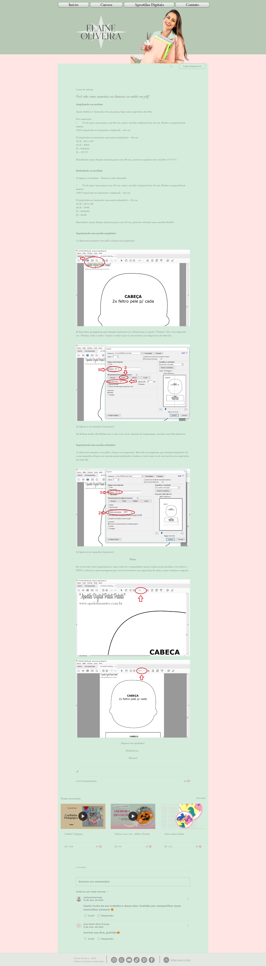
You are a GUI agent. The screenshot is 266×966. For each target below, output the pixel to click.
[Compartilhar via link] (77, 771)
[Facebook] (152, 960)
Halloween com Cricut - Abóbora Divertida (132, 834)
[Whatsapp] (122, 960)
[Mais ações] (188, 899)
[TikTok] (137, 960)
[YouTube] (129, 960)
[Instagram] (114, 960)
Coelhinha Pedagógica (73, 834)
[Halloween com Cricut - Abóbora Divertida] (133, 816)
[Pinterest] (144, 960)
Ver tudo (200, 798)
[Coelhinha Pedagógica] (83, 816)
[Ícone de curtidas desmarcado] (85, 916)
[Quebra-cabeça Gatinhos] (183, 816)
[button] (171, 66)
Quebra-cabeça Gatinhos (174, 834)
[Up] (166, 960)
